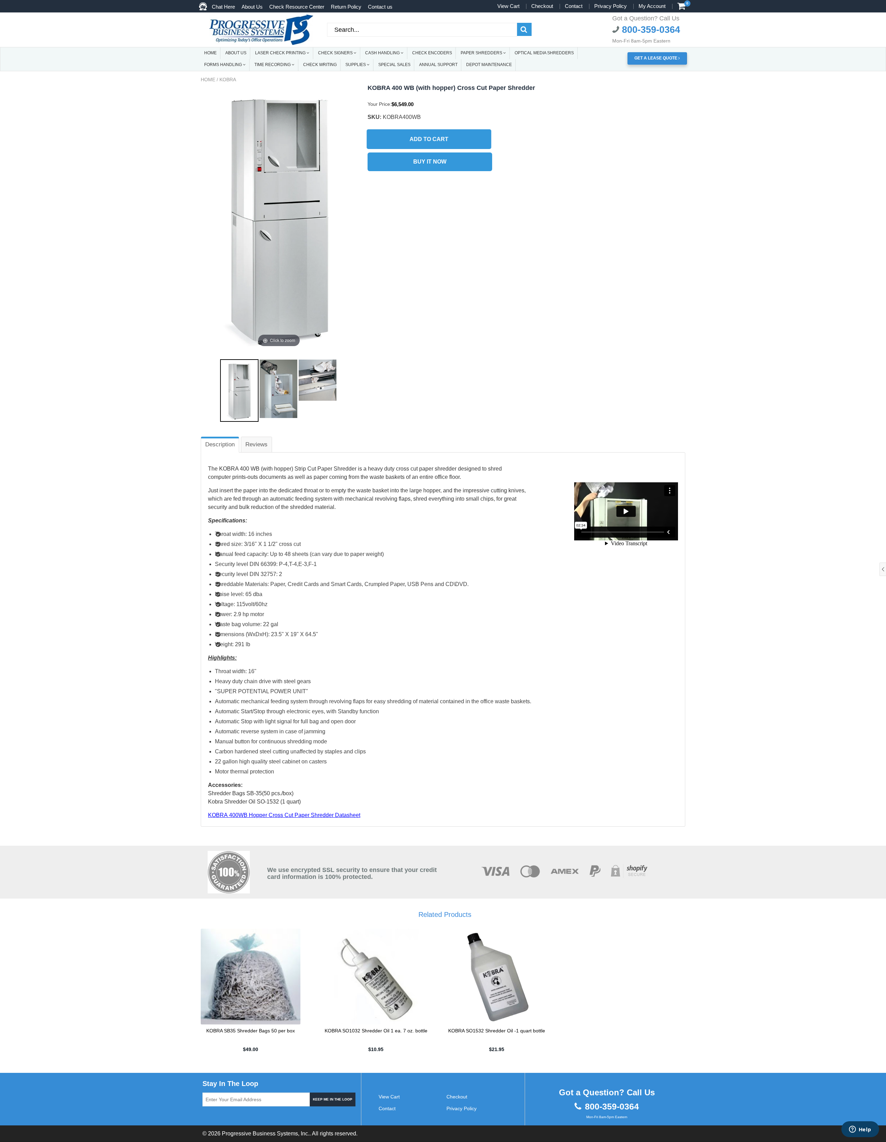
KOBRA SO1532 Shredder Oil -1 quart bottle (496, 1030)
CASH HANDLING (383, 52)
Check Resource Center (296, 7)
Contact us (380, 7)
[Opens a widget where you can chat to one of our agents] (860, 1130)
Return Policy (346, 7)
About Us (252, 7)
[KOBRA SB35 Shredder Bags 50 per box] (250, 976)
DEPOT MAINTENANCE (489, 64)
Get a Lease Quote (656, 58)
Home (208, 79)
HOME (210, 52)
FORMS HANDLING (223, 64)
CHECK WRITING (320, 64)
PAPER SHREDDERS (482, 52)
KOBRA (227, 79)
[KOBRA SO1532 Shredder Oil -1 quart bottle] (496, 976)
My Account (652, 6)
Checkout (542, 6)
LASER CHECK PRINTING (281, 52)
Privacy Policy (610, 6)
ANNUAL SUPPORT (438, 64)
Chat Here (223, 7)
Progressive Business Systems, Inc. (265, 1133)
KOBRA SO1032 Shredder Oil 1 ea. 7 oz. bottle (376, 1030)
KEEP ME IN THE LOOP (332, 1099)
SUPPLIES (356, 64)
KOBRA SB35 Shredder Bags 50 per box (250, 1030)
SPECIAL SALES (394, 64)
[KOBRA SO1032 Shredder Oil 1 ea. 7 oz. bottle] (376, 976)
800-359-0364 (649, 30)
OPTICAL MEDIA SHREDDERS (544, 52)
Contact (573, 6)
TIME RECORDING (273, 64)
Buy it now (429, 162)
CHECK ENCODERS (432, 52)
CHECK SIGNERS (336, 52)
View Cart (508, 6)
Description (220, 444)
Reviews (256, 444)
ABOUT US (235, 52)
